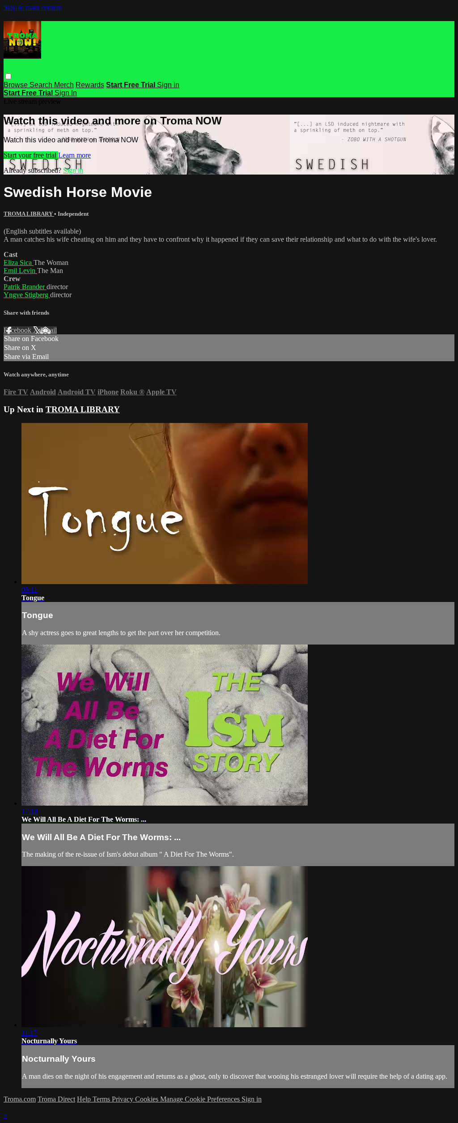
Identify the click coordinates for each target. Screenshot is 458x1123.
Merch (64, 85)
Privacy (123, 1099)
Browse (17, 85)
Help (85, 1099)
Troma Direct (56, 1099)
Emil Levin (20, 270)
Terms (102, 1099)
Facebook (18, 330)
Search (42, 85)
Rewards (90, 85)
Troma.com (20, 1099)
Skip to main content (33, 7)
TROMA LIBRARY (29, 213)
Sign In (66, 93)
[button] (8, 76)
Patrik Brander (25, 286)
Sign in (168, 85)
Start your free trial (31, 155)
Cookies (147, 1099)
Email (48, 330)
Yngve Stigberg (27, 295)
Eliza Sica (19, 262)
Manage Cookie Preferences (201, 1099)
